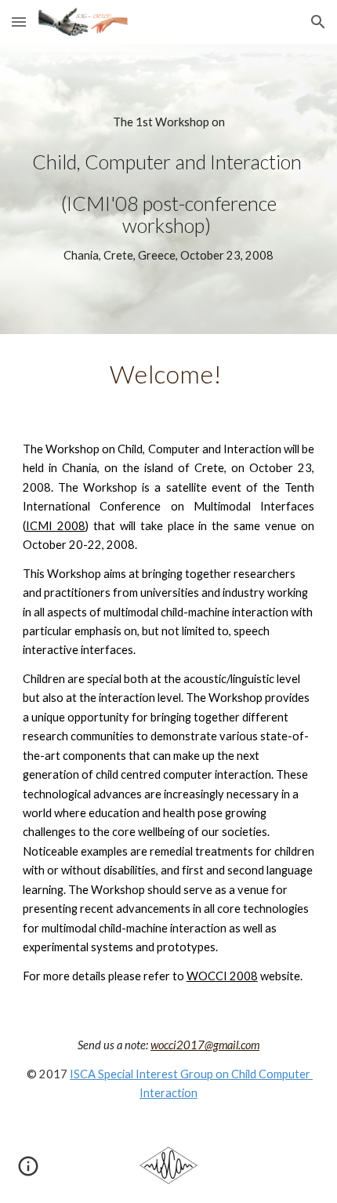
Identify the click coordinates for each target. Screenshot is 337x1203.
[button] (19, 21)
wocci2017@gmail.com (204, 1045)
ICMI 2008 (55, 525)
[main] (168, 189)
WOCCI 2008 (222, 976)
